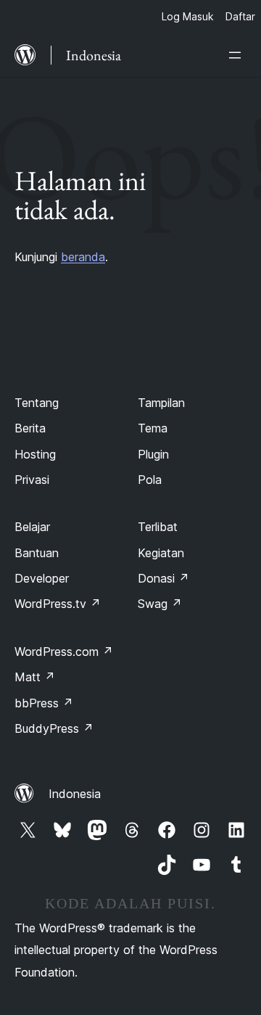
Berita (30, 428)
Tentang (36, 402)
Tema (152, 428)
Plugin (153, 454)
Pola (150, 479)
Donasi (163, 578)
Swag (160, 603)
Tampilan (161, 402)
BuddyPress (54, 728)
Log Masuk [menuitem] (188, 16)
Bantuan (36, 553)
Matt (34, 677)
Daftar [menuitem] (240, 16)
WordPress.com (63, 651)
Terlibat (158, 526)
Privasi (31, 479)
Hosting (35, 454)
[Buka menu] (238, 55)
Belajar (32, 526)
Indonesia (75, 793)
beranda (83, 257)
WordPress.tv (57, 603)
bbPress (43, 703)
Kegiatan (161, 553)
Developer (41, 578)
